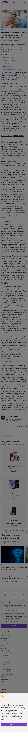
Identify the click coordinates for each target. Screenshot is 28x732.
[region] (14, 712)
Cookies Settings (14, 729)
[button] (2, 696)
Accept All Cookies (14, 724)
